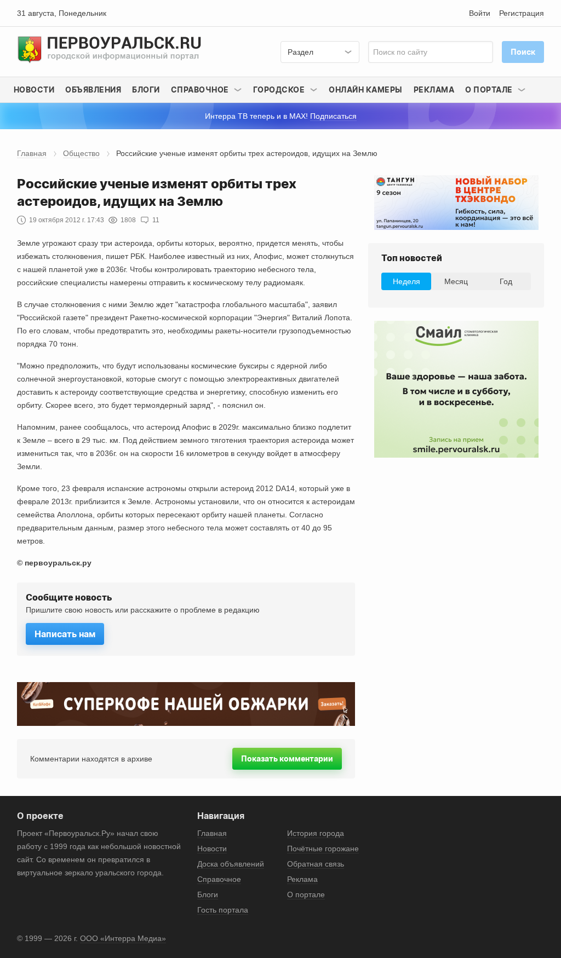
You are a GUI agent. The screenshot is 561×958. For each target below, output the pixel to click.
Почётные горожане (323, 848)
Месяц (456, 281)
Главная (32, 153)
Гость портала (222, 909)
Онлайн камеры (366, 89)
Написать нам (65, 633)
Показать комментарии (287, 758)
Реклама (434, 89)
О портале (306, 894)
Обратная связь (315, 863)
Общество (81, 153)
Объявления (93, 89)
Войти (479, 13)
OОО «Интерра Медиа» (123, 938)
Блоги (146, 89)
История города (315, 833)
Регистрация (521, 13)
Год (506, 281)
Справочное (219, 879)
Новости (34, 89)
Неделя (406, 281)
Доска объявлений (230, 863)
